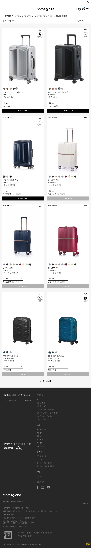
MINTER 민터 (53, 180)
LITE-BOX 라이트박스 (11, 180)
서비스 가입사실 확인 (25, 536)
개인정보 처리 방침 (16, 501)
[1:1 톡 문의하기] (88, 544)
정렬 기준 (81, 21)
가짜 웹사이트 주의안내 (44, 416)
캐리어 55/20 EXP (8, 358)
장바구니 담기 (22, 110)
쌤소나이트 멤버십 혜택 (44, 463)
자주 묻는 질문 (41, 406)
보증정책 (39, 433)
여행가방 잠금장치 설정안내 (46, 409)
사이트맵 (39, 476)
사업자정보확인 (8, 514)
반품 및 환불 (41, 403)
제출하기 (28, 400)
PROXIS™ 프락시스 (10, 356)
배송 (38, 399)
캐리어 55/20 (7, 94)
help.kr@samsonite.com (18, 526)
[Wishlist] (80, 9)
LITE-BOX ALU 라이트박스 (13, 92)
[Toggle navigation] (87, 9)
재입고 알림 (68, 198)
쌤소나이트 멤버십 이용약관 (46, 466)
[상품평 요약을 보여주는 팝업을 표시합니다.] (62, 185)
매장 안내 (40, 439)
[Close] (87, 1)
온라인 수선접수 (42, 419)
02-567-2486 (15, 523)
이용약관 (6, 501)
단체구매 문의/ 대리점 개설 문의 (47, 413)
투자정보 (39, 443)
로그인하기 (40, 459)
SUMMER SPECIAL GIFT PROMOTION (35, 16)
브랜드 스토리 (41, 429)
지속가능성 (40, 446)
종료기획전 (9, 16)
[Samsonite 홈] (45, 9)
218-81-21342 (53, 511)
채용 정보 (40, 436)
